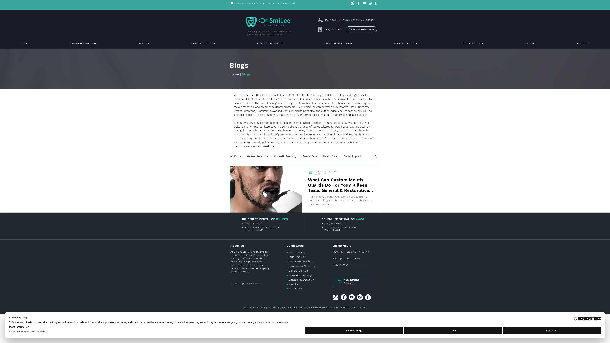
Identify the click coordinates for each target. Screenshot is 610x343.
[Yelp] (376, 3)
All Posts (235, 156)
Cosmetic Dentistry (285, 156)
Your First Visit (297, 256)
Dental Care (310, 156)
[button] (83, 42)
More (346, 156)
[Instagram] (370, 3)
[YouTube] (364, 3)
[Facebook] (358, 3)
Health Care (330, 156)
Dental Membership (300, 261)
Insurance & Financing (302, 266)
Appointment (297, 252)
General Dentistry (257, 156)
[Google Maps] (352, 3)
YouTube (293, 284)
